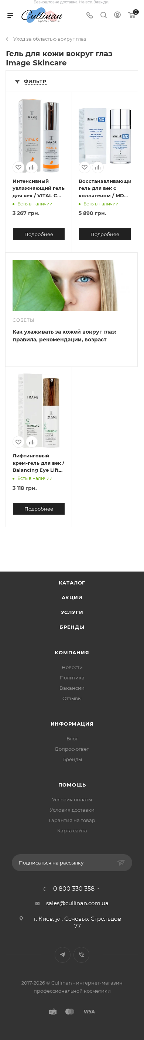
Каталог (72, 583)
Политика (72, 678)
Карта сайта (72, 830)
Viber (81, 955)
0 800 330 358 (74, 889)
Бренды (72, 627)
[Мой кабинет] (117, 15)
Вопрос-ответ (72, 749)
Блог (72, 738)
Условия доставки (72, 810)
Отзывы (72, 698)
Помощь (72, 785)
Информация (72, 724)
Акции (72, 597)
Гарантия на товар (72, 820)
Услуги (72, 612)
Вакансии (72, 688)
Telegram (63, 955)
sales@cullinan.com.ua (77, 903)
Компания (72, 652)
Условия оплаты (72, 799)
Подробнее (38, 234)
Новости (72, 667)
